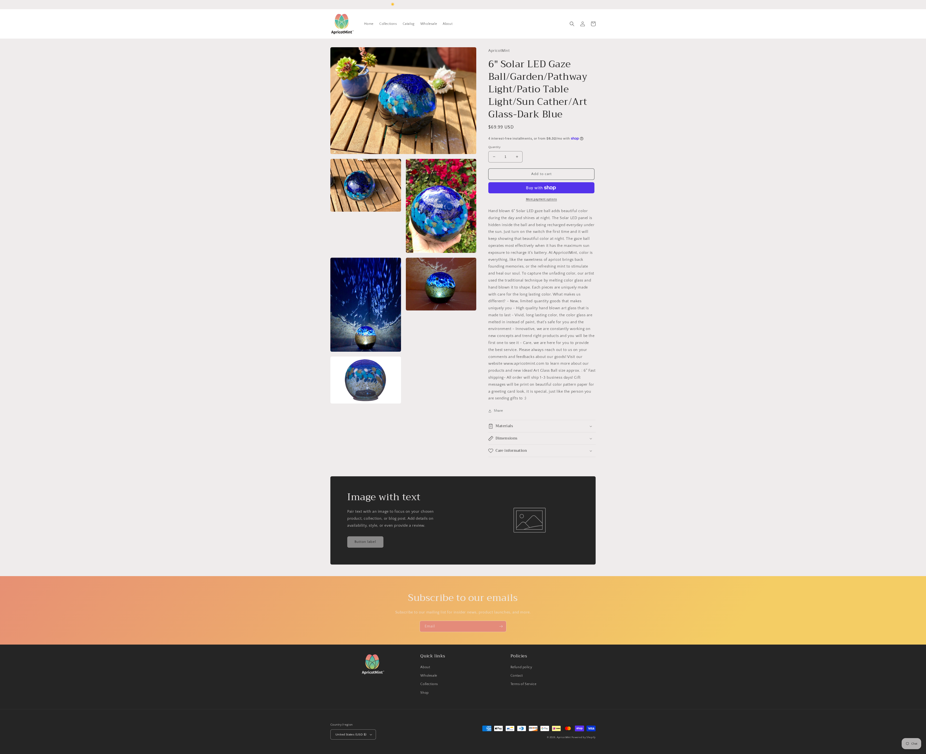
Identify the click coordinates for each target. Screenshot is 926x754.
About (425, 667)
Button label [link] (365, 542)
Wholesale (428, 676)
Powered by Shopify (584, 737)
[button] (572, 24)
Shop (424, 693)
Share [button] (498, 411)
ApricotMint (564, 737)
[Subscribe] (501, 626)
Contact (517, 676)
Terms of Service (524, 684)
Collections (429, 684)
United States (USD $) (350, 734)
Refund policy (521, 667)
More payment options (541, 199)
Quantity (494, 147)
